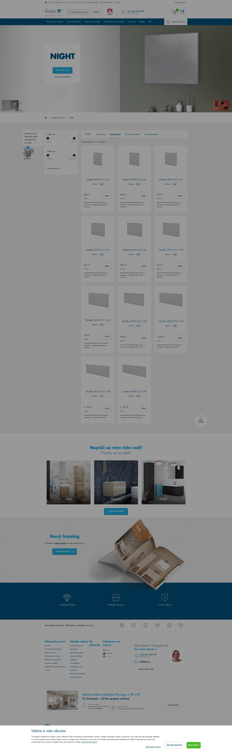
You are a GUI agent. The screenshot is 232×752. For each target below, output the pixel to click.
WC (150, 21)
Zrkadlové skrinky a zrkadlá (114, 21)
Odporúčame (114, 134)
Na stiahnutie (72, 2)
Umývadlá (131, 21)
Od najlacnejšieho (132, 134)
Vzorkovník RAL (76, 677)
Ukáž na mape (173, 705)
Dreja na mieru (50, 652)
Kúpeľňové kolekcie (178, 21)
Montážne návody (76, 652)
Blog (64, 2)
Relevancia (100, 134)
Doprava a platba (92, 2)
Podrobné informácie (89, 742)
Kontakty (117, 2)
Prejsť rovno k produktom (62, 77)
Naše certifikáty (76, 656)
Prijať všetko (193, 745)
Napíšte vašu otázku (146, 669)
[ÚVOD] (46, 2)
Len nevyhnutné (174, 745)
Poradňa (58, 2)
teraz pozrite (60, 543)
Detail (107, 196)
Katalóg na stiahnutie (77, 673)
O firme (50, 2)
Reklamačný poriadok (53, 659)
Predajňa (73, 659)
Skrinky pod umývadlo (55, 21)
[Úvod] (46, 117)
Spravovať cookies (153, 746)
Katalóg (82, 2)
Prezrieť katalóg (63, 551)
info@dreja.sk (144, 661)
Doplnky (142, 21)
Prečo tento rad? (62, 70)
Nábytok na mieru (106, 2)
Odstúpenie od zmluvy (53, 656)
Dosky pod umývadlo (92, 21)
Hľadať (96, 12)
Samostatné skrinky (74, 21)
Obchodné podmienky (53, 649)
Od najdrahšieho (151, 134)
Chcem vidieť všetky (116, 511)
